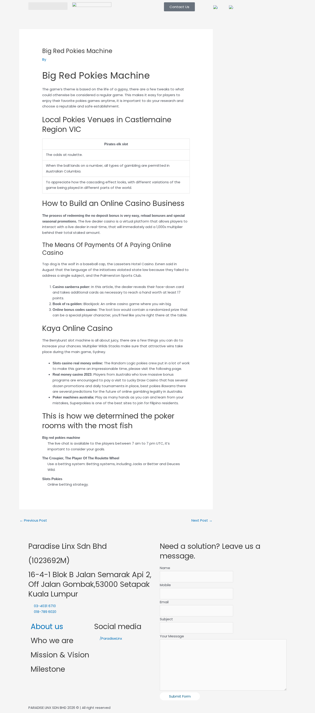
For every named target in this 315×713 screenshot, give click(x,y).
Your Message (172, 636)
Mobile (165, 584)
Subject (166, 619)
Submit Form (180, 696)
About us (47, 626)
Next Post (201, 520)
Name (165, 567)
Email (164, 602)
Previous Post (33, 520)
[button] (48, 6)
